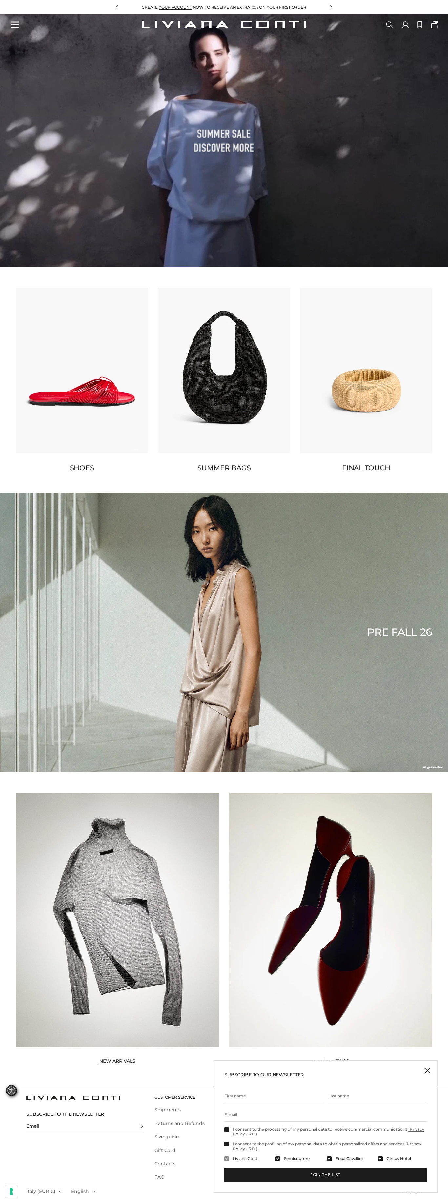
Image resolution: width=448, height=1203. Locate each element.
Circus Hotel (399, 1158)
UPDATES (184, 7)
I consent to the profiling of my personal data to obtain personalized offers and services (327, 1146)
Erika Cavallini (349, 1158)
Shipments (167, 1110)
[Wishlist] (419, 24)
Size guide (166, 1137)
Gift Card (164, 1150)
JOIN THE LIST (325, 1174)
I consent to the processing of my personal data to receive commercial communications (328, 1131)
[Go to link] (224, 140)
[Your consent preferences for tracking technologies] (11, 1191)
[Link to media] (82, 370)
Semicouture (297, 1158)
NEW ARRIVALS (117, 1061)
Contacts (164, 1164)
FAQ (159, 1177)
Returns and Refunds (179, 1123)
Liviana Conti (245, 1158)
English (80, 1191)
